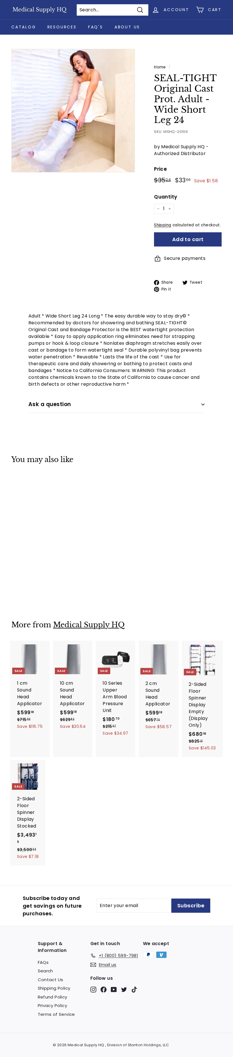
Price (160, 169)
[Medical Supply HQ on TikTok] (134, 989)
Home (160, 67)
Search (45, 971)
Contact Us (50, 980)
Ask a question (49, 404)
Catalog (23, 27)
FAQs (43, 962)
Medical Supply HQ (89, 625)
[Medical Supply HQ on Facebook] (104, 989)
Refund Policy (52, 997)
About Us (127, 27)
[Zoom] (73, 110)
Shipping (162, 225)
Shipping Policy (54, 988)
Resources (62, 27)
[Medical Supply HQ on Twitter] (124, 989)
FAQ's (95, 27)
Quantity (165, 196)
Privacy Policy (52, 1005)
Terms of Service (56, 1014)
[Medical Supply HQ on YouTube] (114, 989)
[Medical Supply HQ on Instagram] (93, 989)
